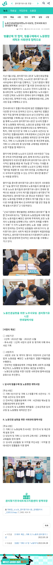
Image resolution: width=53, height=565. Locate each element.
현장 (26, 17)
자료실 (13, 10)
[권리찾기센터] (26, 561)
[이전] (11, 3)
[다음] (38, 3)
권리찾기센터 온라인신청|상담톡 (24, 4)
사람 (19, 17)
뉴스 (5, 10)
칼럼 (40, 17)
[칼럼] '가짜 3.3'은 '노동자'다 (26, 543)
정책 (33, 17)
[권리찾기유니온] (5, 3)
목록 (46, 525)
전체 (5, 17)
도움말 (33, 10)
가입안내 (23, 10)
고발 (47, 17)
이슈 (12, 17)
